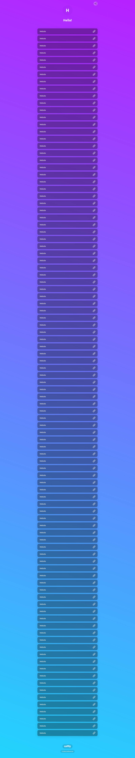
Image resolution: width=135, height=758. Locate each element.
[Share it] (96, 4)
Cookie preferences (67, 751)
